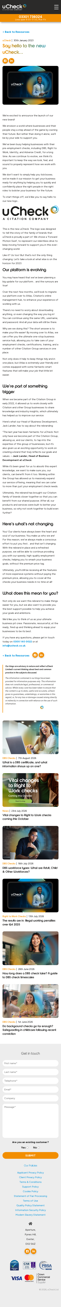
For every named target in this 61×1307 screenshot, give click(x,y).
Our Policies (30, 1165)
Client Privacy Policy (30, 1177)
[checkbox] (31, 1147)
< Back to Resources (16, 31)
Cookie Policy (30, 1191)
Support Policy (30, 1186)
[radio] (24, 1147)
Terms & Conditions (30, 1181)
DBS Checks (9, 758)
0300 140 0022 (22, 641)
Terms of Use (30, 1200)
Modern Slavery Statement (30, 1214)
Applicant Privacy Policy (30, 1172)
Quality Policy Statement (30, 1205)
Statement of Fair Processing (30, 1196)
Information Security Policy (30, 1210)
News (6, 811)
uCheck (7, 40)
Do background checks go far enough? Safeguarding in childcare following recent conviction (29, 1030)
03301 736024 (30, 17)
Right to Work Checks (14, 916)
